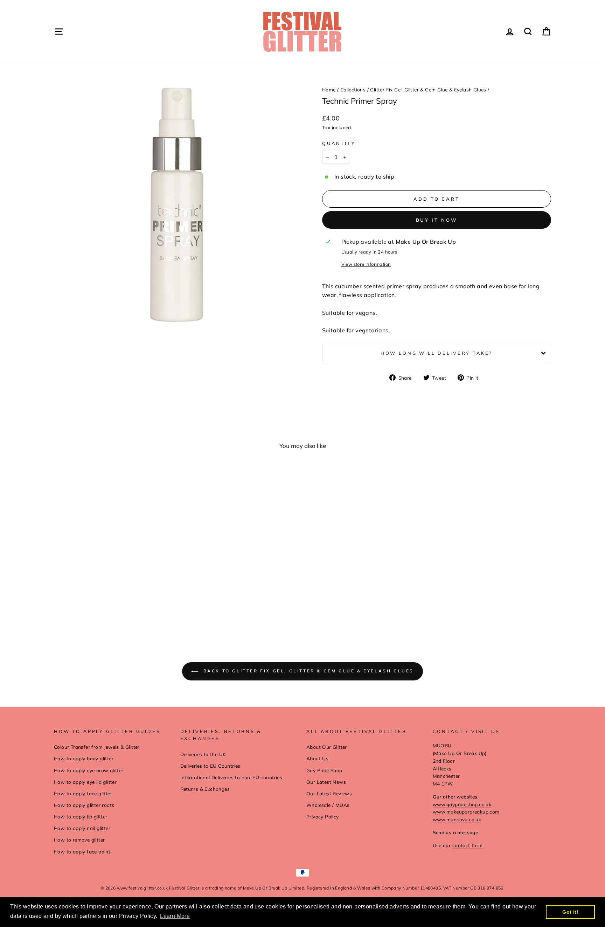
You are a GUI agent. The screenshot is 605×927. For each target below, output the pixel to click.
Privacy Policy (322, 816)
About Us (317, 758)
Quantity (339, 143)
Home (329, 89)
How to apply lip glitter (80, 816)
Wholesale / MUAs (327, 805)
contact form (467, 845)
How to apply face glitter (83, 793)
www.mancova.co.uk (457, 819)
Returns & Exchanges (205, 789)
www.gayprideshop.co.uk (462, 804)
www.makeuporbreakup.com (466, 812)
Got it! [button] (570, 912)
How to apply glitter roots (84, 805)
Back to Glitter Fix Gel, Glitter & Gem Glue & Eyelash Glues (307, 670)
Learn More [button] (175, 916)
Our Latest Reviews (329, 793)
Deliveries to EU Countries (210, 766)
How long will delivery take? (437, 353)
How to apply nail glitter (82, 828)
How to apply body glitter (83, 758)
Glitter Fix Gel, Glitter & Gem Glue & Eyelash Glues (428, 89)
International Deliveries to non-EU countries (231, 777)
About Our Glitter (326, 747)
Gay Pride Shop (324, 770)
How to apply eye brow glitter (89, 770)
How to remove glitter (79, 840)
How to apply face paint (82, 852)
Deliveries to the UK (203, 754)
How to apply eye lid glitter (85, 782)
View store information (366, 264)
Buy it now (437, 220)
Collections (353, 89)
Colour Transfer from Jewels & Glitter (97, 747)
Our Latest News (326, 782)
